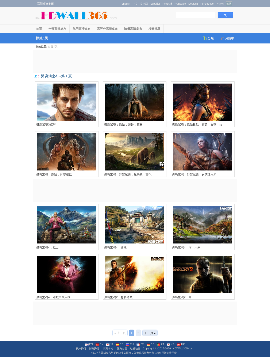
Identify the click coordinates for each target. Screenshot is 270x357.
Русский (167, 3)
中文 (135, 3)
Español (155, 3)
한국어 (220, 3)
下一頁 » (150, 333)
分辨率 (229, 38)
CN (101, 344)
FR (142, 344)
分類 (211, 38)
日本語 (144, 3)
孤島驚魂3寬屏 (46, 124)
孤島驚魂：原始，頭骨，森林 (123, 124)
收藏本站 (108, 348)
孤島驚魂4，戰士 (47, 247)
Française (180, 3)
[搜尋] (225, 15)
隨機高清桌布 (133, 28)
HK (183, 344)
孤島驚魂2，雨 (182, 297)
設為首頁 (122, 348)
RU (132, 344)
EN (91, 344)
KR (172, 344)
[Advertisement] (135, 61)
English (126, 3)
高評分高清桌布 (107, 28)
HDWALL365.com (183, 348)
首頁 (39, 28)
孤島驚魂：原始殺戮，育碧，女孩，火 (197, 124)
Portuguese (207, 3)
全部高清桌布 (57, 28)
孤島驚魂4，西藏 (115, 247)
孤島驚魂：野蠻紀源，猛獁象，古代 (127, 174)
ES (121, 344)
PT (162, 344)
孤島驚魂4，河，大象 (186, 247)
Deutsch (193, 3)
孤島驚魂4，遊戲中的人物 (53, 297)
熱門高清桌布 (81, 28)
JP (111, 344)
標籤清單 (154, 28)
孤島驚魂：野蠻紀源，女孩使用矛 (194, 174)
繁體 (228, 3)
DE (152, 344)
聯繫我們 (94, 348)
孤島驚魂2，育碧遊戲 (118, 297)
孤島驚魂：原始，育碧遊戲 (54, 174)
